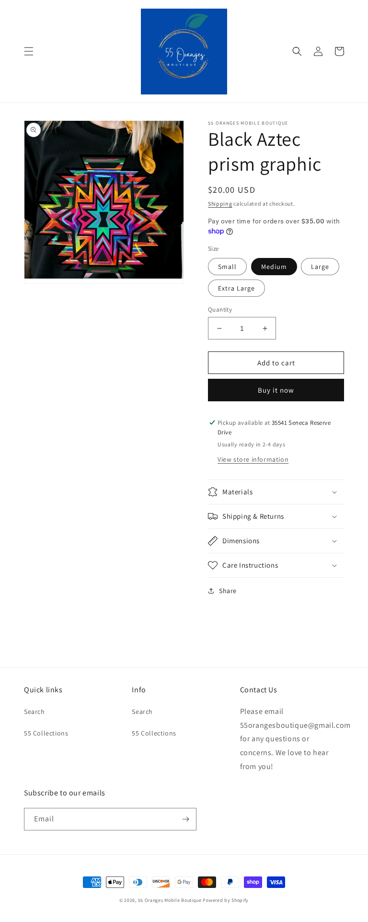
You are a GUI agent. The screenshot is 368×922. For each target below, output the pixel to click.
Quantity (220, 309)
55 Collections (46, 733)
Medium (274, 266)
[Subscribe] (185, 819)
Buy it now (276, 390)
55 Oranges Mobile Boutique (170, 900)
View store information (253, 459)
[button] (28, 51)
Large (320, 266)
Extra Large (236, 288)
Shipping (220, 203)
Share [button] (228, 590)
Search (34, 711)
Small (227, 266)
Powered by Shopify (226, 900)
